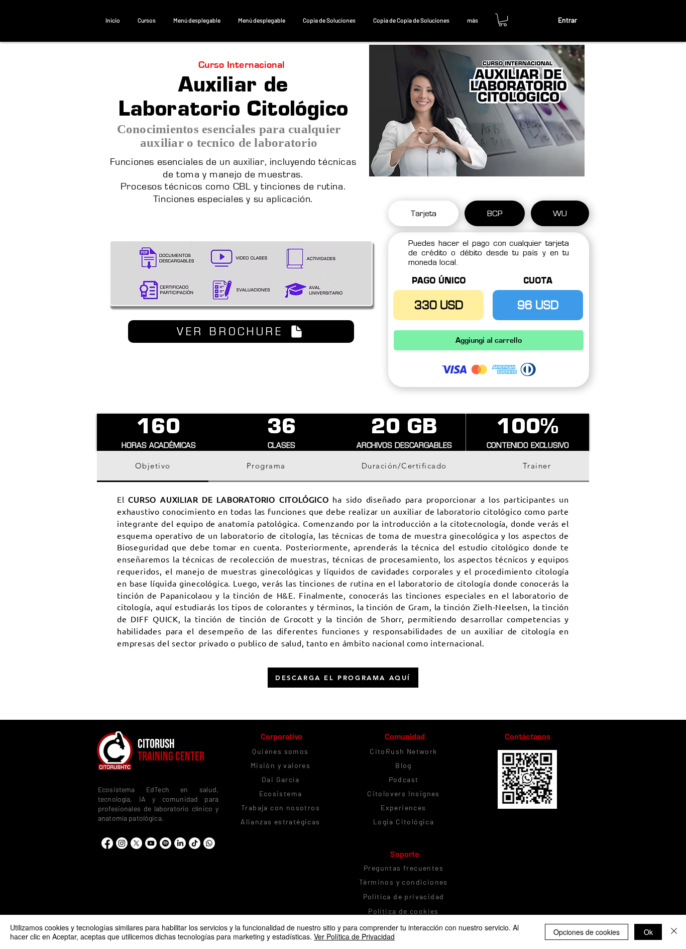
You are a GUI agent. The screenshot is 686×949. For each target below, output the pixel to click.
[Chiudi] (674, 932)
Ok (648, 932)
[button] (146, 20)
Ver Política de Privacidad (354, 936)
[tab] (423, 213)
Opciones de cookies (586, 932)
